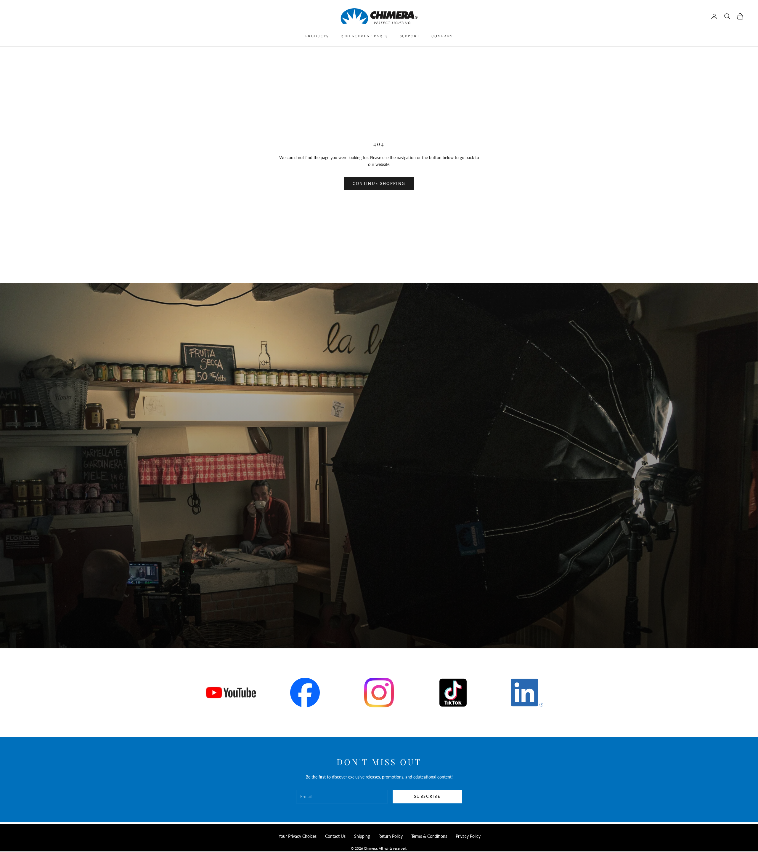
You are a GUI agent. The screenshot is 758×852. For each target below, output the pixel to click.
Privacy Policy (468, 836)
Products (317, 35)
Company (442, 35)
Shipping (362, 836)
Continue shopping (379, 183)
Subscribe (427, 796)
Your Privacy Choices (298, 836)
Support (410, 35)
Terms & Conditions (429, 836)
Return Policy (390, 836)
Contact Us (335, 836)
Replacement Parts (364, 35)
